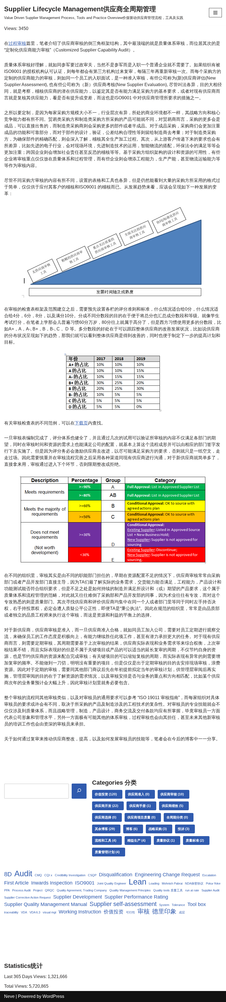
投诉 (183, 829)
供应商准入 (138, 794)
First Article (16, 883)
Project (37, 890)
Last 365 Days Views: (26, 976)
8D (8, 874)
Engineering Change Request (167, 874)
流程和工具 (105, 840)
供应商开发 (106, 806)
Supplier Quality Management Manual (45, 904)
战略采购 (158, 829)
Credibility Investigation (70, 875)
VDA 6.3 (34, 912)
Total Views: (16, 986)
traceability (11, 912)
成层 (182, 912)
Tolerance (178, 905)
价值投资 (106, 794)
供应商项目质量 (141, 817)
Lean (137, 881)
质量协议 (166, 840)
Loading (154, 883)
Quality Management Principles (130, 890)
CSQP (92, 875)
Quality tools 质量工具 (168, 890)
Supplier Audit (210, 890)
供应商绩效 (172, 806)
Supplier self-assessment (123, 904)
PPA (7, 890)
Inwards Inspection (51, 883)
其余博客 (105, 829)
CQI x (48, 875)
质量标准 (195, 840)
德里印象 (164, 911)
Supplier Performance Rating (136, 897)
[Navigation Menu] (215, 12)
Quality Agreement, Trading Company (82, 890)
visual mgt (49, 912)
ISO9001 (85, 883)
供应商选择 (105, 817)
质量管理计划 (107, 852)
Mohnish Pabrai (172, 883)
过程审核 (17, 43)
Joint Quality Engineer (111, 883)
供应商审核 (172, 794)
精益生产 (136, 840)
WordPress (53, 996)
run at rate (192, 890)
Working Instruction (80, 912)
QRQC (49, 890)
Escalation (209, 875)
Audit (23, 873)
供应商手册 (140, 806)
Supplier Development (77, 897)
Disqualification (115, 874)
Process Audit (21, 890)
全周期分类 (177, 817)
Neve (9, 996)
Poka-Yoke (213, 883)
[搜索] (79, 791)
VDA (24, 912)
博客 (132, 829)
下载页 (81, 423)
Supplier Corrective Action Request (27, 897)
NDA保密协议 (194, 883)
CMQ (38, 875)
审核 (144, 911)
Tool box (196, 904)
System (164, 905)
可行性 (130, 912)
